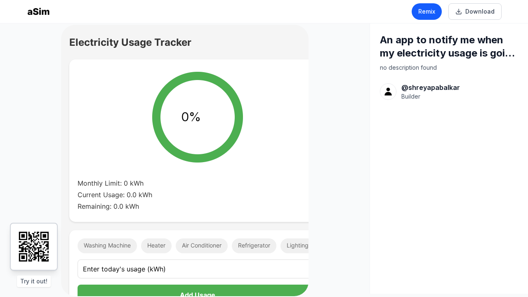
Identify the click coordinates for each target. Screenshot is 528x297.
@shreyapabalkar (430, 87)
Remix (426, 11)
